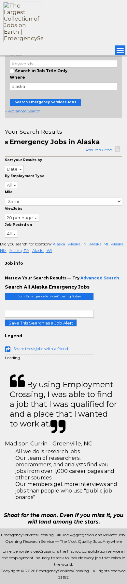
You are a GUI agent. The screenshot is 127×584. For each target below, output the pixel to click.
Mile (8, 192)
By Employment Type (24, 176)
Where (17, 77)
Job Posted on (18, 225)
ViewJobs (13, 209)
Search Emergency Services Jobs (45, 102)
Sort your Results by (23, 160)
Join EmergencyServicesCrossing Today (49, 296)
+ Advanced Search (22, 110)
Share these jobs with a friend (40, 348)
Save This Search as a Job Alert (40, 322)
